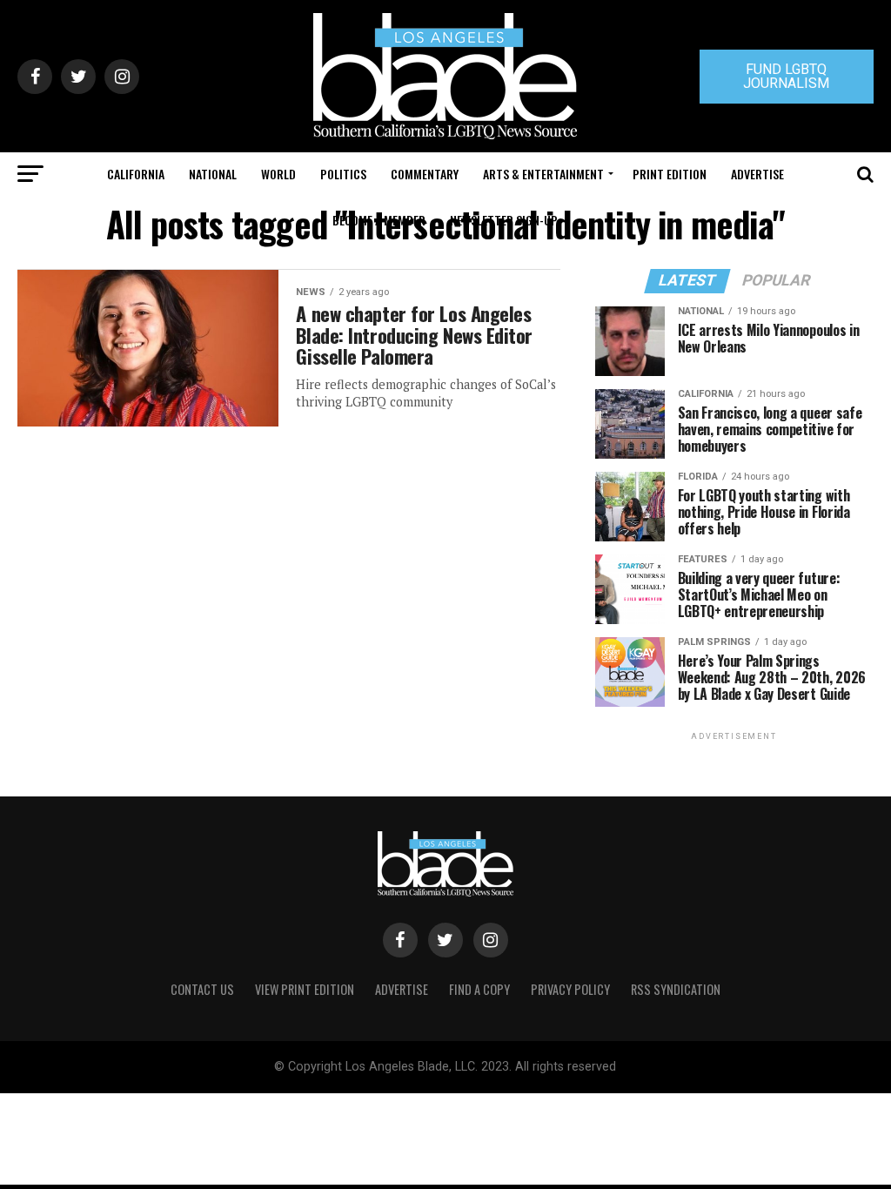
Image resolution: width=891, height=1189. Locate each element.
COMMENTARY (425, 174)
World (278, 174)
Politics (343, 174)
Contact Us (202, 989)
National (213, 174)
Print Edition (670, 174)
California (135, 174)
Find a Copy (479, 989)
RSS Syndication (675, 989)
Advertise (757, 174)
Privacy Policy (570, 989)
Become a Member (378, 220)
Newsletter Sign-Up (504, 220)
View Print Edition (304, 989)
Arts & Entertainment (543, 174)
